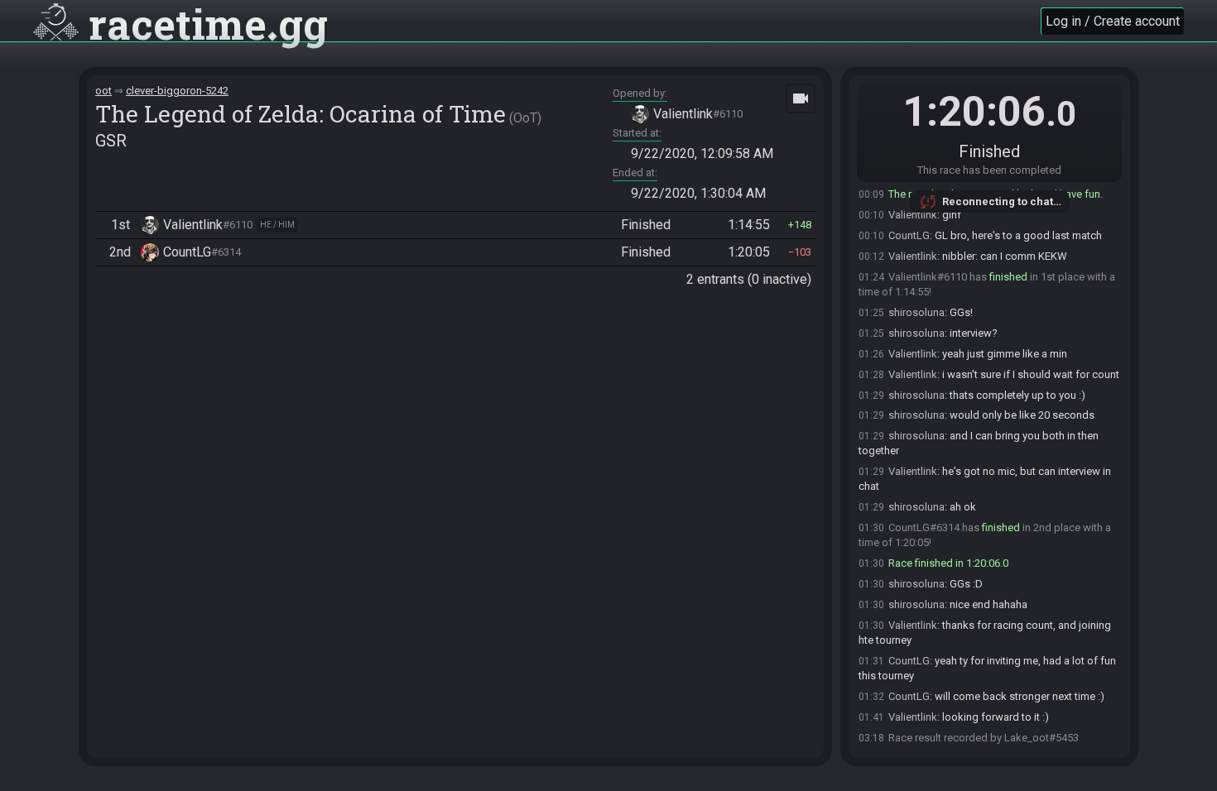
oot (103, 90)
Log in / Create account (1113, 21)
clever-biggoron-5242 (177, 90)
